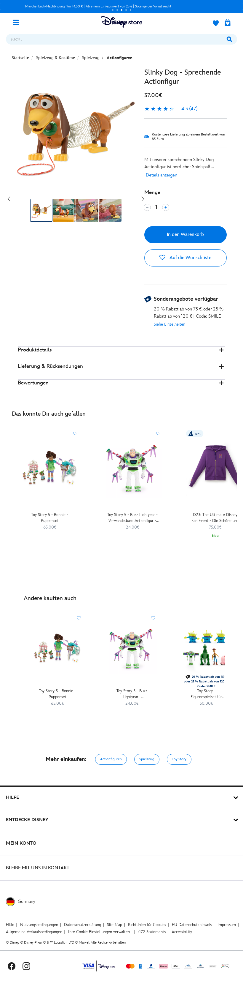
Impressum (227, 924)
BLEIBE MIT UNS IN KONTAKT (37, 868)
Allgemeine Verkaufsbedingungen (34, 931)
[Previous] (8, 198)
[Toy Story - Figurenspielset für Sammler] (206, 649)
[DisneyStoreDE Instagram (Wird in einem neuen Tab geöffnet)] (26, 966)
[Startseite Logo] (121, 22)
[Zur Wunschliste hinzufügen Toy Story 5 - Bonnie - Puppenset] (75, 433)
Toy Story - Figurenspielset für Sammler (206, 694)
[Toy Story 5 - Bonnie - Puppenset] (49, 468)
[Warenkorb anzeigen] (227, 22)
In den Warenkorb (185, 234)
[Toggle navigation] (18, 22)
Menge (152, 192)
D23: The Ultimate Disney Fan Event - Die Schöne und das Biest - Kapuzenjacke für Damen (215, 518)
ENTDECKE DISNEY (27, 820)
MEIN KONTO (21, 843)
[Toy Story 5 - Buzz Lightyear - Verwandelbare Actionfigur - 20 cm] (132, 468)
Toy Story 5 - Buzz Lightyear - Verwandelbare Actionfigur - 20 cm (132, 518)
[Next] (142, 198)
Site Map (114, 924)
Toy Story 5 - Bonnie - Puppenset (49, 517)
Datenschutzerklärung (82, 924)
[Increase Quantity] (165, 207)
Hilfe (10, 924)
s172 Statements (152, 931)
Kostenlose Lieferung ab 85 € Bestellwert (98, 6)
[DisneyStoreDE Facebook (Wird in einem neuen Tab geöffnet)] (11, 966)
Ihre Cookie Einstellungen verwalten (99, 931)
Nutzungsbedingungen (39, 924)
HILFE (12, 797)
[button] (121, 354)
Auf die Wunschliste (189, 258)
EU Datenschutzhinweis (192, 924)
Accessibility (182, 931)
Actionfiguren (111, 759)
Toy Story (179, 759)
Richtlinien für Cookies (147, 924)
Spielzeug (146, 759)
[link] (171, 109)
